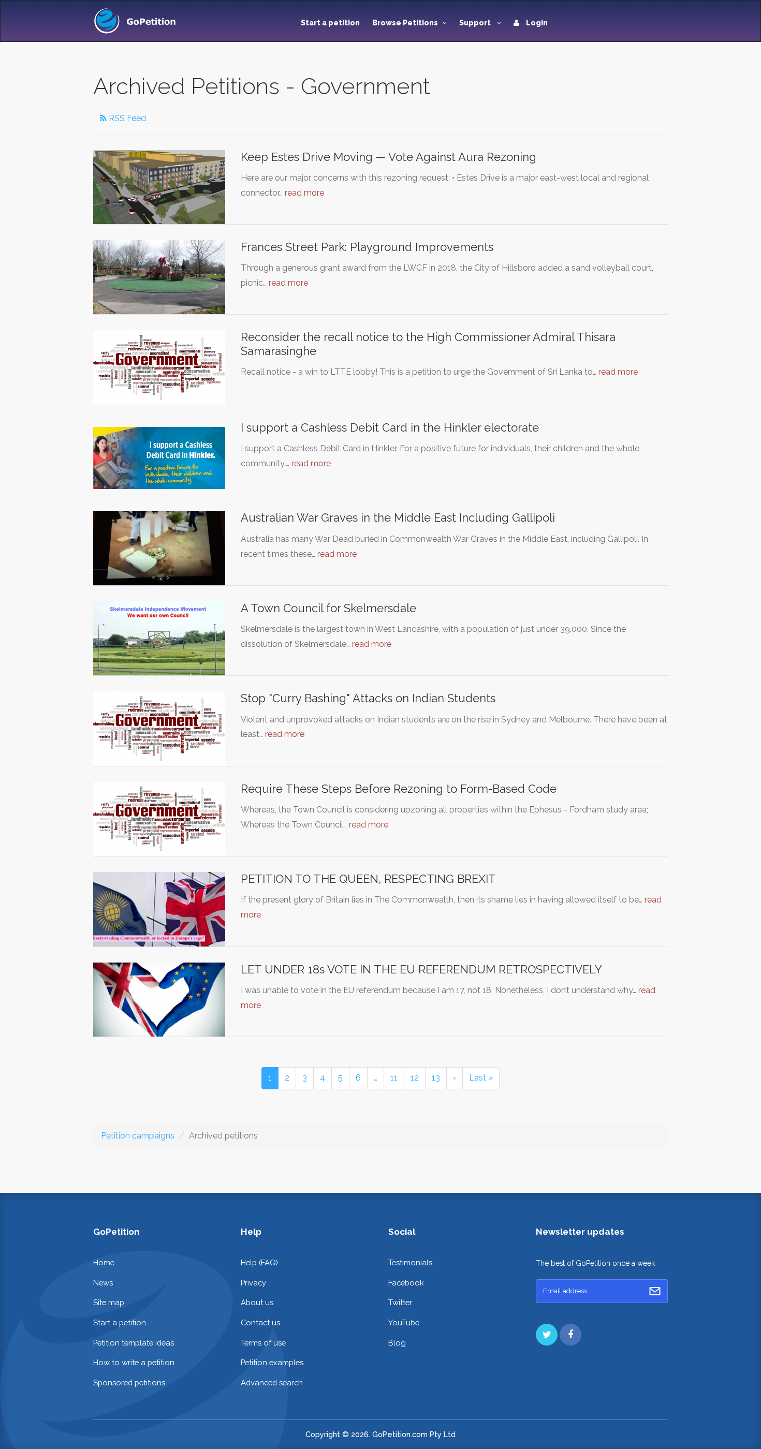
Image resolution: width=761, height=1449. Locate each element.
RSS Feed (126, 118)
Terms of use (263, 1342)
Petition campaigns (137, 1136)
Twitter (400, 1302)
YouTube (403, 1322)
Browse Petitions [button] (405, 23)
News (103, 1282)
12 (415, 1078)
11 (394, 1078)
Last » (481, 1078)
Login (536, 23)
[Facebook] (570, 1335)
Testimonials (410, 1262)
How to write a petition (133, 1362)
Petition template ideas (133, 1342)
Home (103, 1262)
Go (655, 1291)
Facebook (406, 1282)
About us (257, 1302)
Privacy (253, 1282)
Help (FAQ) (259, 1262)
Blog (397, 1342)
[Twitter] (547, 1335)
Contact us (260, 1322)
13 (436, 1078)
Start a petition (330, 23)
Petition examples (272, 1362)
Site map (108, 1302)
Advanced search (272, 1382)
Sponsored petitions (129, 1382)
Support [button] (475, 23)
